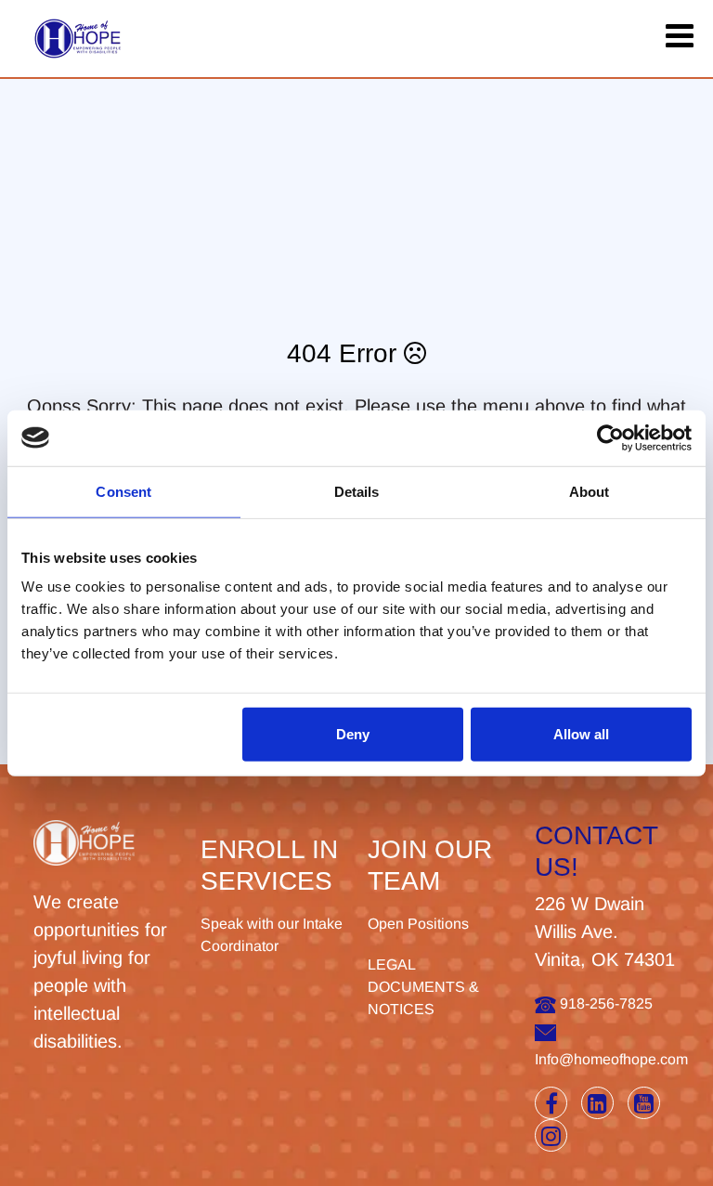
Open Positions (418, 924)
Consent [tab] (123, 491)
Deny (352, 734)
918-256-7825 (604, 1003)
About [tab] (589, 491)
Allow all (581, 734)
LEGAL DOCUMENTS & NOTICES (423, 987)
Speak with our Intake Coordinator (272, 935)
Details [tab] (357, 491)
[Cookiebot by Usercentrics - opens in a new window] (610, 437)
